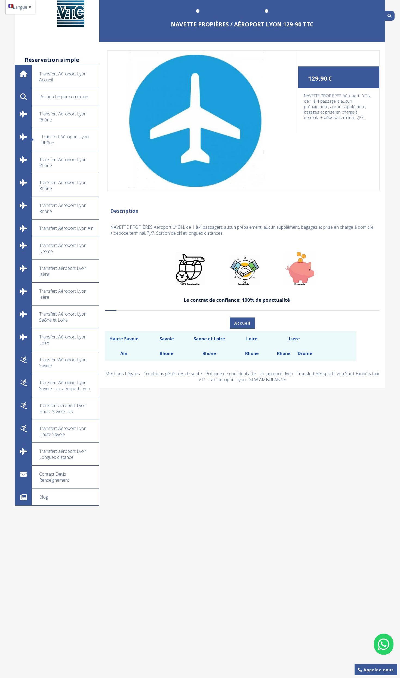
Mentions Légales (122, 374)
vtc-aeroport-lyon (277, 374)
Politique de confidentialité (230, 374)
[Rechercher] (390, 16)
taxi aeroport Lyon (228, 380)
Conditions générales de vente (172, 374)
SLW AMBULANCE (267, 380)
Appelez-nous (378, 669)
